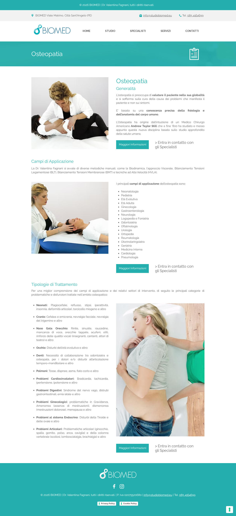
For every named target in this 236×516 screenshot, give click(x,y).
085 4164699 (195, 15)
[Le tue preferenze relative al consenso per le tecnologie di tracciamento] (229, 509)
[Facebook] (114, 486)
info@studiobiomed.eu (158, 495)
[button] (138, 31)
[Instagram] (122, 486)
